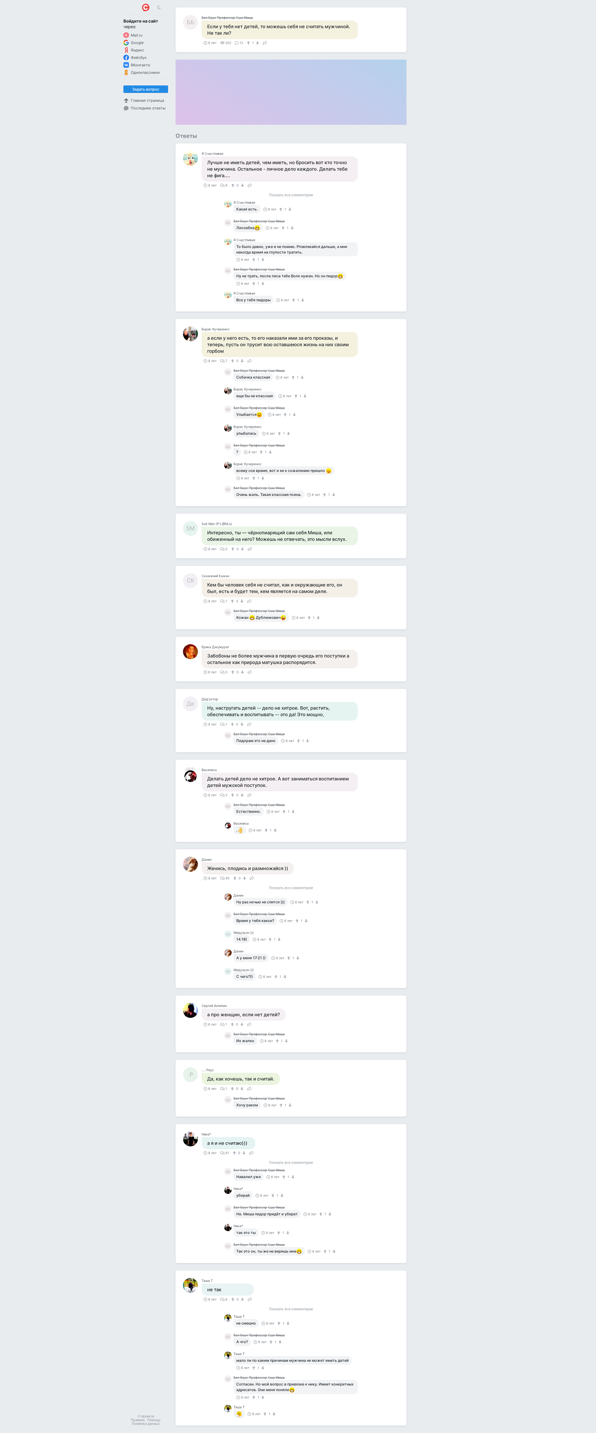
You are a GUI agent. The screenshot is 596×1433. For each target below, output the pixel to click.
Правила (138, 1420)
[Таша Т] (192, 1285)
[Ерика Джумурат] (192, 651)
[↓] (257, 43)
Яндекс (137, 50)
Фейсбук (139, 57)
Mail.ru (136, 35)
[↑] (249, 43)
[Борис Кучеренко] (192, 333)
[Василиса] (192, 774)
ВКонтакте (140, 65)
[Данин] (192, 864)
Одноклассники (145, 72)
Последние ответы (148, 108)
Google (137, 42)
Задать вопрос (145, 89)
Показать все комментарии (291, 195)
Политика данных (146, 1424)
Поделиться (265, 42)
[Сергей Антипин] (192, 1010)
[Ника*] (192, 1138)
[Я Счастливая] (192, 158)
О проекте (146, 1416)
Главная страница (147, 100)
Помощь (154, 1420)
